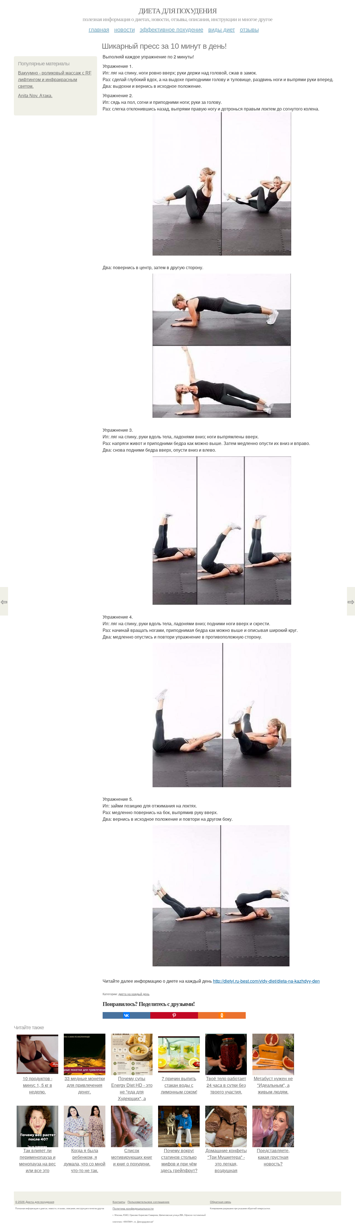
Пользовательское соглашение (148, 1202)
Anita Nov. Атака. (35, 95)
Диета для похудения (178, 10)
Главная (99, 29)
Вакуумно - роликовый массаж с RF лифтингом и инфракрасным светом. (55, 80)
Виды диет (221, 29)
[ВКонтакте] (126, 1015)
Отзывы (249, 29)
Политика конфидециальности (133, 1208)
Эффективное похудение (171, 29)
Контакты (119, 1202)
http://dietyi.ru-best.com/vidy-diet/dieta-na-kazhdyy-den (266, 981)
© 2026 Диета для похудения (34, 1202)
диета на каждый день (133, 994)
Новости (124, 29)
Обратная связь (220, 1202)
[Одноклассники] (222, 1015)
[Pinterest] (174, 1015)
